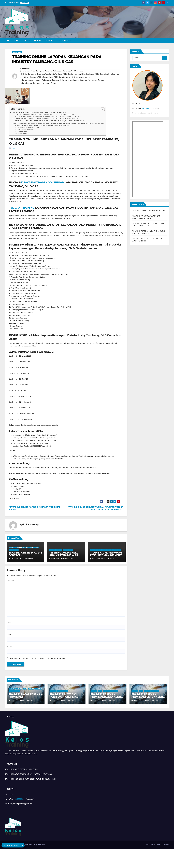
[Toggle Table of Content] (102, 109)
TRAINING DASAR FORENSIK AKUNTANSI (148, 210)
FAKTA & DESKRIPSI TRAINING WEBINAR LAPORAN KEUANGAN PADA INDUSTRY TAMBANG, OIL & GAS (48, 116)
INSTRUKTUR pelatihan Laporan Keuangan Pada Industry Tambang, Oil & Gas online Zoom (42, 125)
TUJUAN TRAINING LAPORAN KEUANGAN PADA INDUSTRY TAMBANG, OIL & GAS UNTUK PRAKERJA (47, 119)
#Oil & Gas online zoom (28, 77)
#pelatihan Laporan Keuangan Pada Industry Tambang (39, 80)
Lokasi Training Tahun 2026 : (26, 129)
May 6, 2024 (14, 700)
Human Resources (96, 549)
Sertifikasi (65, 41)
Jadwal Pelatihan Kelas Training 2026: (28, 127)
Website (10, 646)
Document (12, 547)
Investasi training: (22, 131)
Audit (25, 688)
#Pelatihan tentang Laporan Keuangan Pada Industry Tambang (82, 80)
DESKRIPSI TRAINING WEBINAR (42, 182)
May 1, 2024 (96, 700)
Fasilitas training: (22, 133)
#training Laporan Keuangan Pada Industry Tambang (38, 83)
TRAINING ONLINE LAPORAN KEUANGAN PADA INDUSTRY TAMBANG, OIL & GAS (39, 112)
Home (16, 41)
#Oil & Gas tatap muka (62, 77)
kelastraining (26, 68)
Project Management (32, 547)
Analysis (52, 549)
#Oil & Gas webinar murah (80, 77)
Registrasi (50, 41)
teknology (114, 691)
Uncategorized (17, 52)
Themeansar (41, 844)
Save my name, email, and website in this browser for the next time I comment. (37, 658)
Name (9, 622)
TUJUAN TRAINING (22, 207)
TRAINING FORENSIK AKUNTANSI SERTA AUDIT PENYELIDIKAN (106, 697)
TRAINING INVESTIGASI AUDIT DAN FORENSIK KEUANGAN (63, 697)
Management (20, 547)
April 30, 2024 (138, 700)
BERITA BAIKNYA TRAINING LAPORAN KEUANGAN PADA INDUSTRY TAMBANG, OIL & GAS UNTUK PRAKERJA (49, 121)
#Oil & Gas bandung (77, 71)
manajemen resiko (14, 691)
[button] (167, 40)
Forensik (31, 688)
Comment (11, 580)
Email (9, 634)
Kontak (37, 41)
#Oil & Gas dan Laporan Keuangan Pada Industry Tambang (41, 74)
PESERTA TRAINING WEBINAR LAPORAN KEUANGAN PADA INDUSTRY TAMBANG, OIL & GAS (44, 114)
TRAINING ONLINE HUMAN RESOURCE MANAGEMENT (106, 554)
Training (59, 549)
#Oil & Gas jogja (101, 74)
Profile (26, 41)
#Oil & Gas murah (113, 74)
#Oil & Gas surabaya (45, 77)
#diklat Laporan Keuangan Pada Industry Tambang (51, 71)
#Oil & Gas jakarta (87, 74)
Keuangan (39, 688)
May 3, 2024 (55, 700)
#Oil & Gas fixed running (71, 74)
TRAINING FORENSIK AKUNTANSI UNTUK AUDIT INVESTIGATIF (147, 697)
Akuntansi (12, 688)
